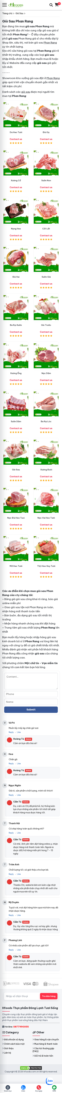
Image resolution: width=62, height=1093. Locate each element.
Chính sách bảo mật (14, 1044)
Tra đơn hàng (49, 996)
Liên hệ (7, 1052)
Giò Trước (46, 325)
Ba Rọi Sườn (16, 325)
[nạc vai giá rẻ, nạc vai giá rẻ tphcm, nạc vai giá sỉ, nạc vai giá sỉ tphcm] (46, 500)
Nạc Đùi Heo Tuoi (16, 517)
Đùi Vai (15, 276)
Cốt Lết (46, 228)
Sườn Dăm (16, 421)
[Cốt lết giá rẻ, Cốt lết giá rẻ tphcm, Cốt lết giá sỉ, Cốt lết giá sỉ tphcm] (46, 211)
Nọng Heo (16, 228)
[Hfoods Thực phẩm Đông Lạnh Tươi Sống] (17, 5)
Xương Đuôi (46, 469)
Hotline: (17, 1026)
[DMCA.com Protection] (31, 1067)
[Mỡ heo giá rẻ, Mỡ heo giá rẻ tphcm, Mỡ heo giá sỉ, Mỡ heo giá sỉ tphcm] (15, 549)
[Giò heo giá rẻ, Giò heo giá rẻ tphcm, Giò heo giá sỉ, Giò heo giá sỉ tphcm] (15, 452)
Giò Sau (16, 469)
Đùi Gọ (46, 132)
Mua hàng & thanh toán (46, 1044)
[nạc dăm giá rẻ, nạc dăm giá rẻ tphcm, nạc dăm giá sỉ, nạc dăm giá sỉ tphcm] (46, 356)
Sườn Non (46, 180)
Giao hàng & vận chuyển (46, 1039)
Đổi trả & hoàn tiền (43, 1055)
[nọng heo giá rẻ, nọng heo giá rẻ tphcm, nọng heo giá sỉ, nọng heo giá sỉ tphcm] (15, 211)
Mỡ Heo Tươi (16, 566)
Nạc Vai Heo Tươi (46, 517)
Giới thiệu (9, 1048)
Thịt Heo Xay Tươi (46, 566)
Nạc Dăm (46, 373)
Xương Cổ (16, 180)
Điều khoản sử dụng (14, 1039)
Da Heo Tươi (16, 132)
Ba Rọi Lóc (46, 421)
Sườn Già (46, 276)
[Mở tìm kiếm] (51, 5)
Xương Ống (16, 373)
